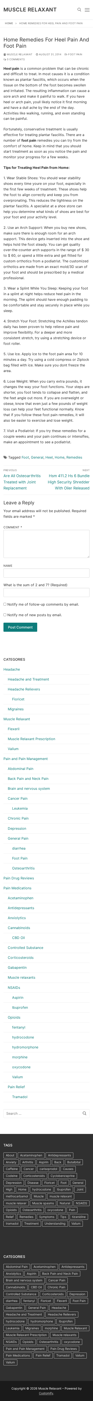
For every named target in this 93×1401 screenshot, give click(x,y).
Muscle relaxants (21, 977)
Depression (17, 828)
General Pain (18, 838)
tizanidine (79, 1217)
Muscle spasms (43, 1203)
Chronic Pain (18, 818)
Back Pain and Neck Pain (28, 778)
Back (57, 1162)
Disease (32, 1182)
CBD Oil (18, 938)
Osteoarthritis (23, 868)
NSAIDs (14, 987)
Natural (65, 1203)
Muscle (39, 1196)
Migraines (16, 709)
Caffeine (12, 1169)
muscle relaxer (16, 1203)
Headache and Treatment (28, 679)
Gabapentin (17, 967)
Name (7, 565)
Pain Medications (17, 888)
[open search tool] (79, 10)
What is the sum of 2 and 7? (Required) (35, 585)
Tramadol (19, 1097)
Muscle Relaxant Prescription (31, 739)
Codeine (12, 1176)
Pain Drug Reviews (18, 878)
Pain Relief (16, 1087)
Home (9, 23)
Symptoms (46, 1217)
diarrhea (19, 848)
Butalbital (73, 1162)
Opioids (14, 1017)
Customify (46, 1393)
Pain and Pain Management (25, 759)
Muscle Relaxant (30, 9)
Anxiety (11, 1162)
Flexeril (13, 729)
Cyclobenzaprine (63, 1176)
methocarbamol (17, 1196)
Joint (80, 1189)
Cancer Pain (17, 798)
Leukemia (20, 808)
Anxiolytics (17, 918)
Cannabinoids (19, 928)
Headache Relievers (24, 689)
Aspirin (17, 997)
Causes (68, 1169)
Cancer (29, 1169)
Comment (12, 527)
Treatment (31, 1223)
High (9, 1189)
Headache (11, 669)
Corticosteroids (21, 957)
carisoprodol (48, 1169)
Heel (49, 457)
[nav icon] (87, 9)
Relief (10, 1217)
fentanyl (18, 1027)
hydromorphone (25, 1047)
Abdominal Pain (20, 768)
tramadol (12, 1223)
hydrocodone (23, 1037)
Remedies (74, 457)
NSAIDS (81, 1203)
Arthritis (27, 1162)
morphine (19, 1057)
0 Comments (15, 59)
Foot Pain (74, 54)
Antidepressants (21, 908)
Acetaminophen (20, 898)
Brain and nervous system (29, 788)
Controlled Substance (25, 947)
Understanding (55, 1223)
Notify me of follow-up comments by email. (43, 604)
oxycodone (21, 1067)
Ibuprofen (20, 1007)
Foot (25, 457)
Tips (63, 1217)
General (37, 457)
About (10, 1155)
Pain (72, 1210)
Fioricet (18, 699)
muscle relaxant (61, 1196)
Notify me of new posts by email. (34, 615)
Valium (13, 749)
